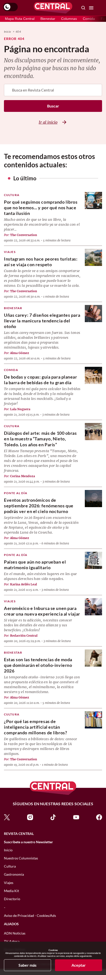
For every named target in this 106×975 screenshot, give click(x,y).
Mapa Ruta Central (20, 19)
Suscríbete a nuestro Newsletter (28, 842)
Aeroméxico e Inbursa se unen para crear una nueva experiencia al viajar (42, 611)
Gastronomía (14, 874)
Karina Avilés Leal (23, 584)
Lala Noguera (20, 409)
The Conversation (23, 235)
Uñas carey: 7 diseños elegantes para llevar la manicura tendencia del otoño (42, 320)
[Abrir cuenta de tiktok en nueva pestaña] (53, 817)
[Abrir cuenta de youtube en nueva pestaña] (76, 817)
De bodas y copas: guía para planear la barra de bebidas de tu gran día (40, 379)
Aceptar (78, 965)
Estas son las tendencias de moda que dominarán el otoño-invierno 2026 (38, 665)
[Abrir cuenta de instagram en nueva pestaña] (30, 817)
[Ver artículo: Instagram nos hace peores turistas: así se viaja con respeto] (93, 257)
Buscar (53, 106)
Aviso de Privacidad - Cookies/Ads (30, 915)
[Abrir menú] (91, 8)
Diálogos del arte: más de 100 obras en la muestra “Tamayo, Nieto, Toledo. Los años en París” (40, 438)
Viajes (10, 252)
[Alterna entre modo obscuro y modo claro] (10, 7)
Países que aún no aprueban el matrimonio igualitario (35, 564)
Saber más (27, 965)
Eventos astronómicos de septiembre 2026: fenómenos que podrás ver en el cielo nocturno (38, 505)
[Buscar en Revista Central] (83, 8)
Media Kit (11, 891)
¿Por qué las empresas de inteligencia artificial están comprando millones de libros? (35, 727)
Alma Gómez (19, 353)
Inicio (7, 31)
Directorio (12, 899)
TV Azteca (11, 941)
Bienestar (47, 19)
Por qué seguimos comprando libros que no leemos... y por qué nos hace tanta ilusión (40, 207)
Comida (89, 19)
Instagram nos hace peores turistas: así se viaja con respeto (41, 261)
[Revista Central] (53, 7)
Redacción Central (23, 635)
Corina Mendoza (22, 476)
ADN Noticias (14, 933)
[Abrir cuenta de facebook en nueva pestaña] (99, 817)
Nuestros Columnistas (21, 858)
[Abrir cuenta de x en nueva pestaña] (7, 817)
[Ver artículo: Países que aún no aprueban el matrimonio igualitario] (93, 560)
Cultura (11, 195)
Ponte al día (15, 493)
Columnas (69, 19)
